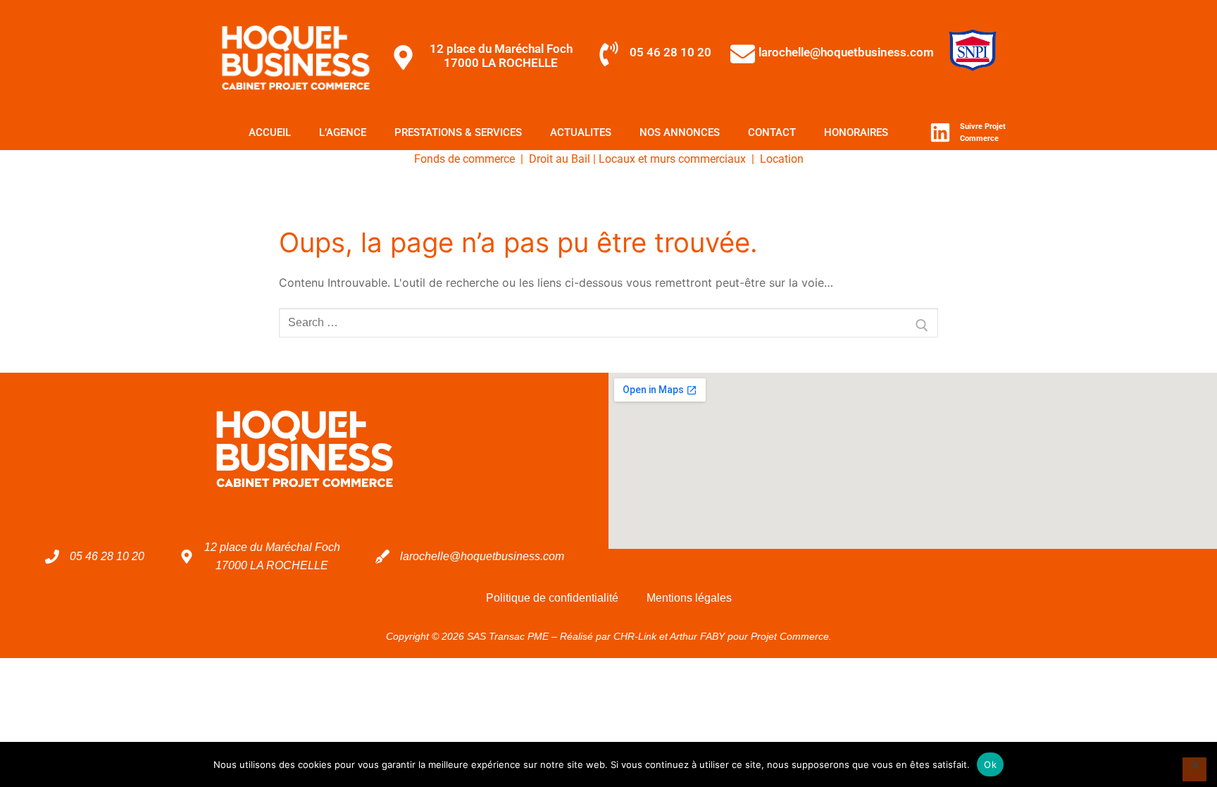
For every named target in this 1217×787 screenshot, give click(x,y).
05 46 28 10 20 (670, 52)
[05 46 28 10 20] (609, 54)
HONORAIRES (856, 132)
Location (782, 159)
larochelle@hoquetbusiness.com (846, 52)
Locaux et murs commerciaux (672, 159)
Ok (990, 764)
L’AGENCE (342, 132)
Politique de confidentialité (552, 598)
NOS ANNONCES (679, 132)
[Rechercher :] (608, 322)
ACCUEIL (270, 132)
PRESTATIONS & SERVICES (458, 132)
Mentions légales (689, 598)
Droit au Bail (559, 159)
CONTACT (772, 132)
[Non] (1194, 769)
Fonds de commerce (464, 159)
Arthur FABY (697, 636)
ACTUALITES (580, 132)
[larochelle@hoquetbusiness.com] (742, 54)
